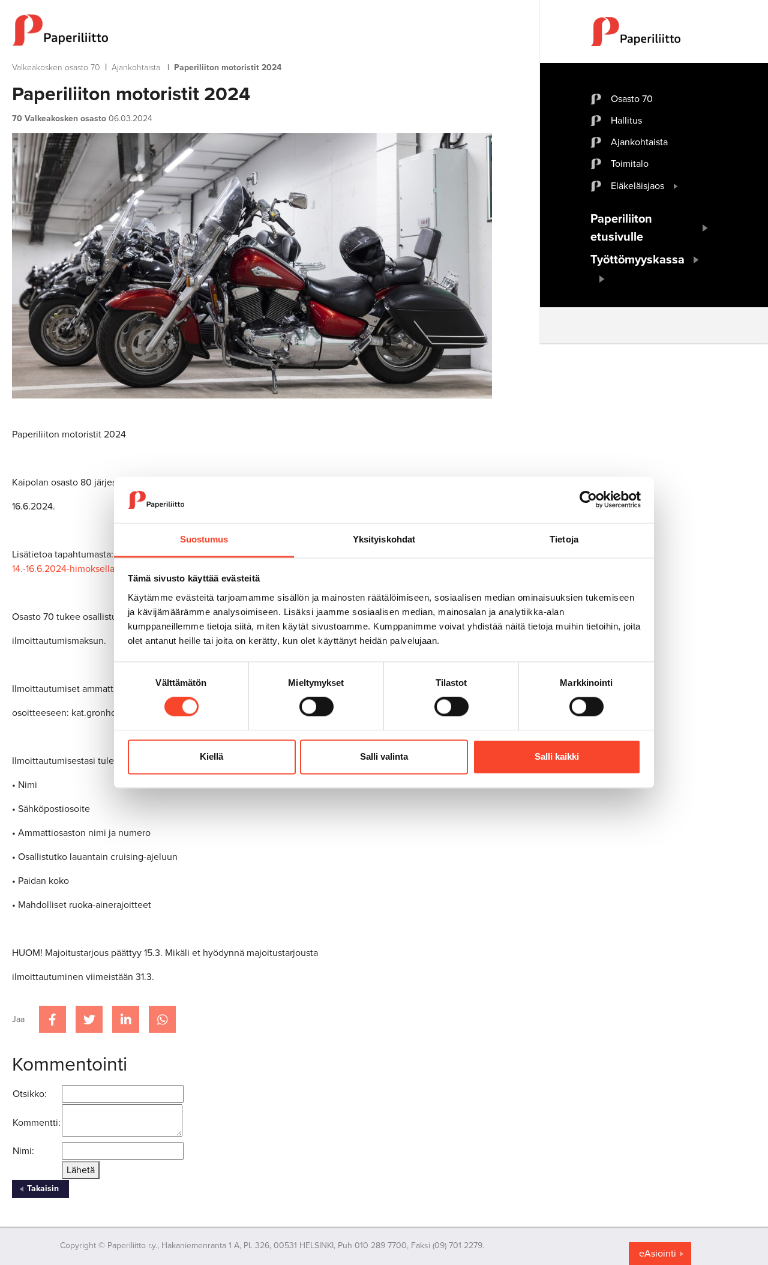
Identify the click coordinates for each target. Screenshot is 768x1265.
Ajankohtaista (136, 67)
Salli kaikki (557, 756)
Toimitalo (630, 164)
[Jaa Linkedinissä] (125, 1019)
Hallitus (626, 121)
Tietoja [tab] (564, 539)
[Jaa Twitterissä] (89, 1019)
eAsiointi (657, 1254)
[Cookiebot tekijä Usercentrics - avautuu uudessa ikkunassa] (588, 500)
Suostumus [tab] (204, 539)
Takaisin (43, 1188)
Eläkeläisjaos (637, 186)
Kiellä (211, 756)
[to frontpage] (252, 30)
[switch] (316, 707)
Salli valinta (384, 756)
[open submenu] (676, 186)
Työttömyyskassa (637, 260)
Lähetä (81, 1170)
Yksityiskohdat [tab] (384, 539)
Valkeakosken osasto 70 (56, 67)
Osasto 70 (632, 99)
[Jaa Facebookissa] (52, 1019)
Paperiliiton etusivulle (621, 228)
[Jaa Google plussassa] (162, 1019)
